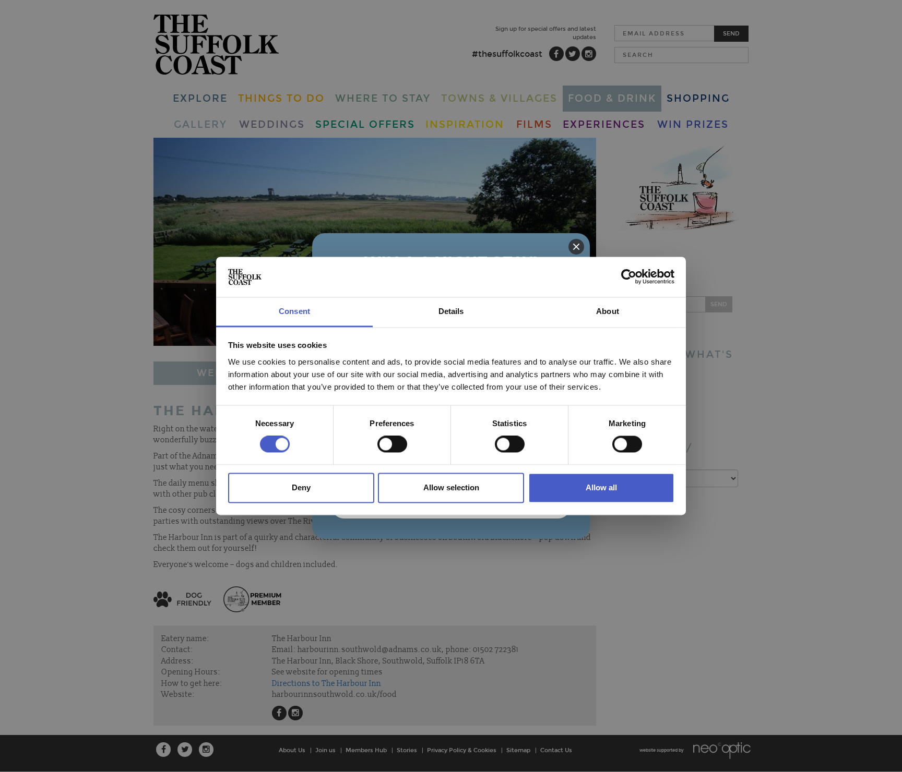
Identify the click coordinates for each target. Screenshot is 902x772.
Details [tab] (451, 311)
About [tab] (607, 311)
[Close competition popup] (576, 247)
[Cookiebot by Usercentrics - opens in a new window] (628, 277)
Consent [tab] (294, 311)
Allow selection (451, 487)
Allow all (601, 487)
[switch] (392, 444)
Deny (301, 487)
